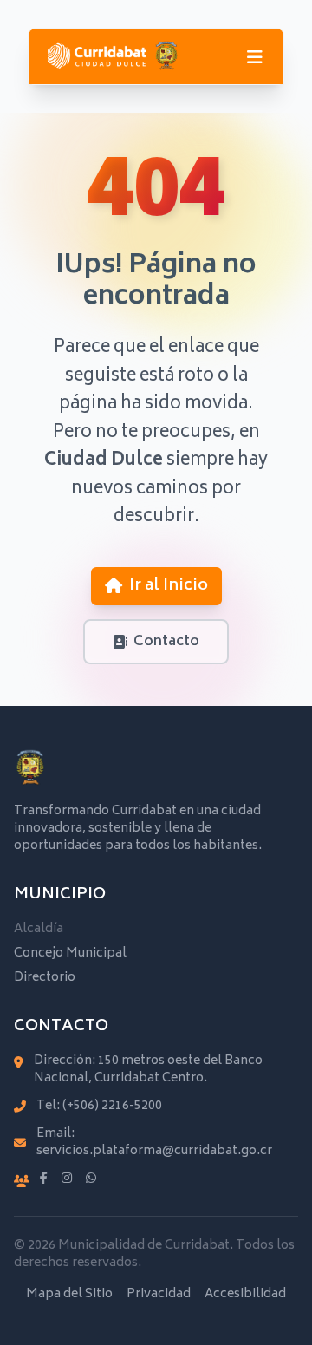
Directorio (44, 978)
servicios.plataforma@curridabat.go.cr (154, 1151)
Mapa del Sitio (69, 1294)
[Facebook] (44, 1179)
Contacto (166, 642)
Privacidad (159, 1294)
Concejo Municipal (70, 953)
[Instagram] (67, 1179)
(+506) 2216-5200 (112, 1106)
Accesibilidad (245, 1294)
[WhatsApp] (91, 1179)
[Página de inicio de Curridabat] (112, 56)
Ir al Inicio (168, 586)
